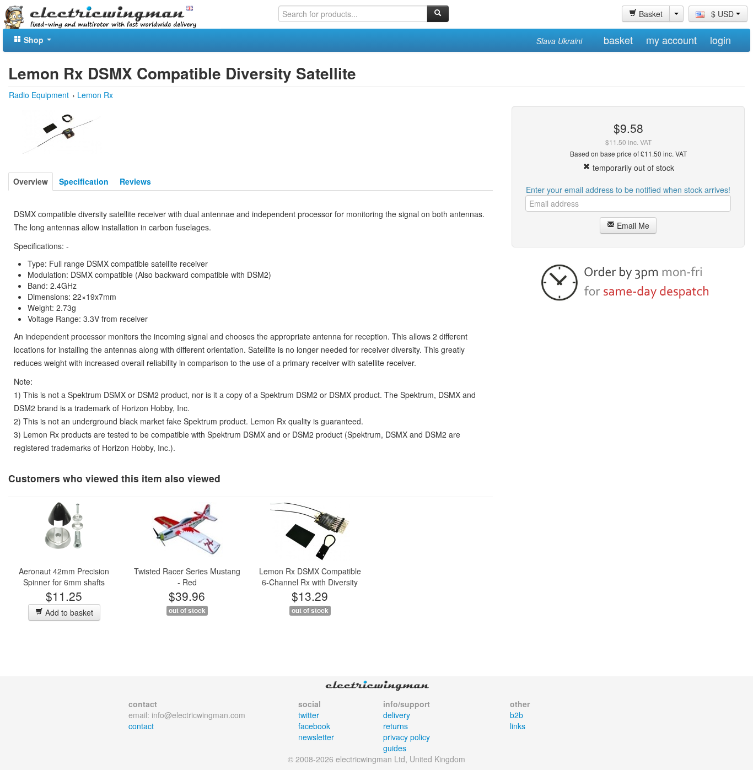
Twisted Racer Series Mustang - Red (187, 577)
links (517, 725)
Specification (84, 181)
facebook (314, 725)
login (720, 40)
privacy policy (406, 736)
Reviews (135, 181)
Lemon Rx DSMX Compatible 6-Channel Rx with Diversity (310, 577)
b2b (516, 714)
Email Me (632, 225)
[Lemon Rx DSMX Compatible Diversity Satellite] (62, 132)
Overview (30, 181)
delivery (396, 714)
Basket (650, 13)
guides (394, 747)
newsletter (316, 736)
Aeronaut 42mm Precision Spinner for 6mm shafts (64, 577)
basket (618, 40)
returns (395, 725)
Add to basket (68, 612)
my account (671, 40)
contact (141, 725)
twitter (308, 714)
